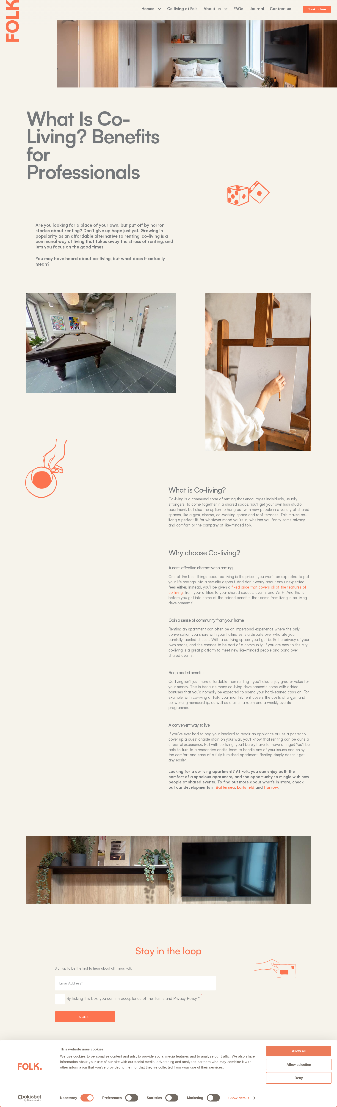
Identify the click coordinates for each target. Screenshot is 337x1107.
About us (212, 8)
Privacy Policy (185, 998)
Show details (238, 1098)
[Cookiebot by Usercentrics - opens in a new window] (30, 1098)
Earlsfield (245, 787)
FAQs (238, 8)
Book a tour (317, 9)
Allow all (299, 1051)
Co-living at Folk (182, 8)
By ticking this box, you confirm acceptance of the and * (133, 998)
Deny (299, 1078)
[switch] (131, 1098)
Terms (159, 998)
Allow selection (299, 1064)
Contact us (280, 8)
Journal (256, 8)
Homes (147, 8)
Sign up (85, 1017)
